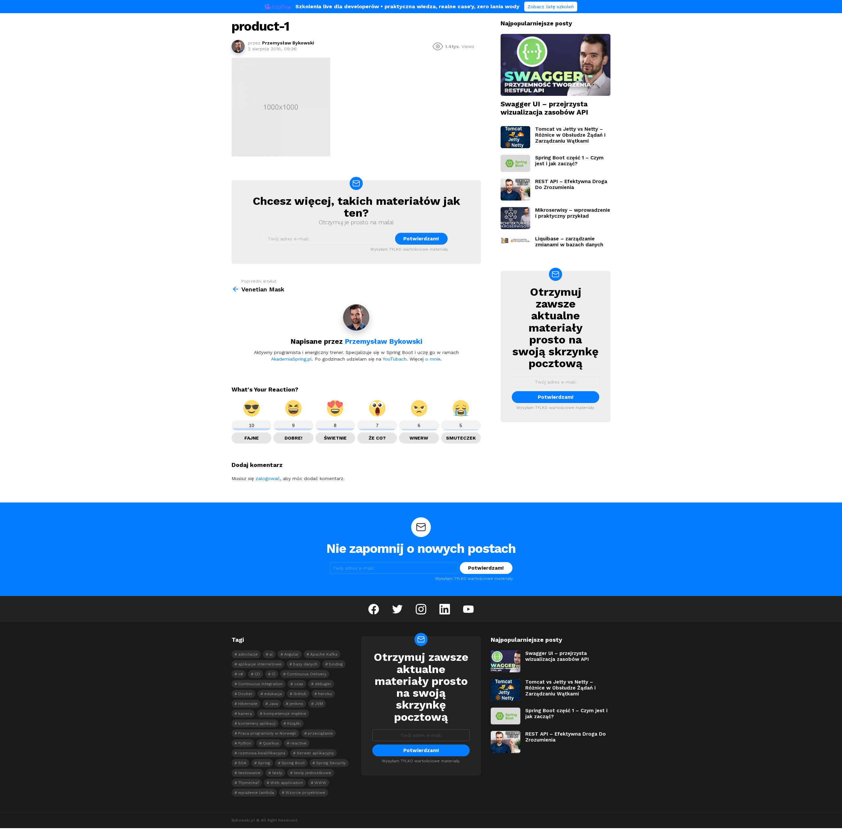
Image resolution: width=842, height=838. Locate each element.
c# (240, 674)
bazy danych (305, 664)
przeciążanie (320, 733)
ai (271, 654)
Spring (264, 763)
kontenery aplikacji (257, 723)
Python (244, 743)
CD (257, 674)
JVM (319, 703)
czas (298, 684)
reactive (298, 743)
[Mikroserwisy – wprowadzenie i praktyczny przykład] (515, 218)
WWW (320, 782)
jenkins (296, 703)
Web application (286, 782)
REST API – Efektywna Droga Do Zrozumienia (571, 184)
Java (273, 703)
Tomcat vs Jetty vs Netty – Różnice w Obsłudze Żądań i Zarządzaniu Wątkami (570, 135)
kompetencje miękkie (284, 713)
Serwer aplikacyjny (315, 753)
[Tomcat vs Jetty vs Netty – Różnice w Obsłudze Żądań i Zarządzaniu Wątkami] (515, 137)
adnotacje (248, 654)
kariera (245, 713)
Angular (291, 654)
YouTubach (395, 359)
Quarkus (271, 743)
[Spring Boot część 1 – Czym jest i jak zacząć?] (515, 163)
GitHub (300, 693)
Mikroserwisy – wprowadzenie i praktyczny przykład (572, 213)
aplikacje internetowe (260, 664)
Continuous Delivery (306, 674)
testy (277, 772)
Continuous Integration (260, 684)
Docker (245, 693)
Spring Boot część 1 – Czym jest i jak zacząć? (569, 161)
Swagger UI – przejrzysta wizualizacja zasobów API (544, 108)
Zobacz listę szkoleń (551, 6)
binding (336, 664)
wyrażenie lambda (256, 792)
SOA (242, 763)
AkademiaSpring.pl (291, 359)
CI (273, 674)
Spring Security (331, 763)
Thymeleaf (248, 782)
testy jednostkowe (312, 772)
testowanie (249, 772)
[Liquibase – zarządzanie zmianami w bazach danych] (515, 241)
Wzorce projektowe (305, 792)
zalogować (268, 478)
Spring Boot (293, 763)
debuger (323, 684)
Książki (294, 723)
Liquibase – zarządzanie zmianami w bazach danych (569, 242)
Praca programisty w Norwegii (267, 733)
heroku (325, 693)
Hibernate (248, 703)
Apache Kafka (323, 654)
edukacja (273, 693)
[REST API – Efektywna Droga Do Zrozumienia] (515, 189)
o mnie (432, 359)
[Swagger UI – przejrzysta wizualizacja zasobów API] (555, 65)
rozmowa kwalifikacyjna (261, 753)
